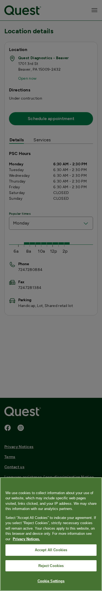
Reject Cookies (51, 566)
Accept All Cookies (51, 550)
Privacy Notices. (26, 539)
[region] (51, 534)
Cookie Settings (51, 581)
